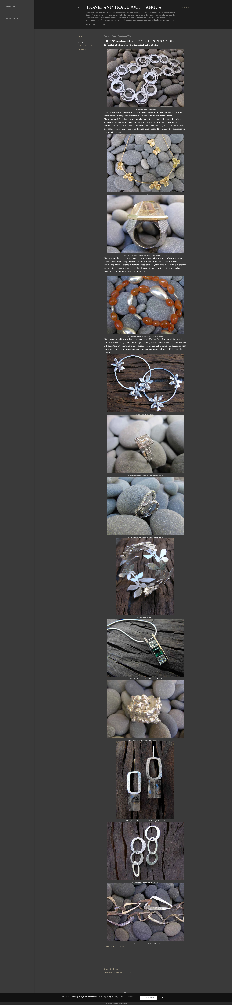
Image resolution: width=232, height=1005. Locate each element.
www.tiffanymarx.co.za (114, 946)
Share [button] (79, 36)
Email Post (114, 969)
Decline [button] (165, 998)
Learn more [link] (66, 999)
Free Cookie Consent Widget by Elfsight (116, 1003)
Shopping (81, 49)
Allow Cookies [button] (148, 998)
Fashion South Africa (86, 46)
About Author (100, 24)
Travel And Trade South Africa (124, 7)
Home (89, 24)
